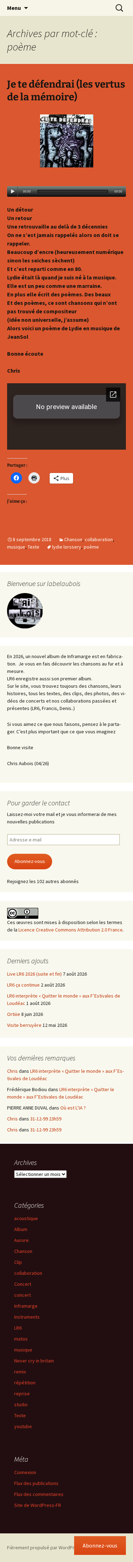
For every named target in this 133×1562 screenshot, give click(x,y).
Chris (12, 1071)
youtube (23, 1426)
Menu (14, 7)
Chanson (73, 539)
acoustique (26, 1218)
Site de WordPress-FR (37, 1505)
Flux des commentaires (38, 1494)
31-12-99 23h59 (45, 1119)
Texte (33, 547)
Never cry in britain (34, 1360)
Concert (22, 1284)
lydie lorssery (66, 547)
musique (16, 547)
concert (22, 1295)
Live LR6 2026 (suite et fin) (34, 974)
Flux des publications (36, 1483)
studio (21, 1404)
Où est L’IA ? (73, 1108)
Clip (18, 1262)
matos (21, 1339)
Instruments (27, 1317)
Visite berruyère (24, 1025)
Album (20, 1229)
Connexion (25, 1472)
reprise (22, 1393)
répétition (24, 1382)
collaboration (99, 539)
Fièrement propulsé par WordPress (44, 1547)
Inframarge (26, 1306)
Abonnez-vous (30, 861)
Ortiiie (13, 1014)
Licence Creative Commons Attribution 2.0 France (70, 930)
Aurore (21, 1240)
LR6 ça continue (23, 985)
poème (91, 547)
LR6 (18, 1328)
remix (20, 1371)
